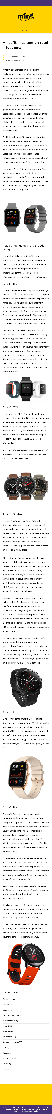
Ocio (4, 1047)
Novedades (7, 1037)
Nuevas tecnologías (15, 60)
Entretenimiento (9, 1021)
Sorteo (5, 1063)
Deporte (6, 1010)
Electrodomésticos (10, 1015)
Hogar (5, 1026)
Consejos (6, 1004)
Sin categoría (8, 1058)
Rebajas (6, 1053)
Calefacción (7, 999)
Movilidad (7, 1031)
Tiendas (6, 1069)
